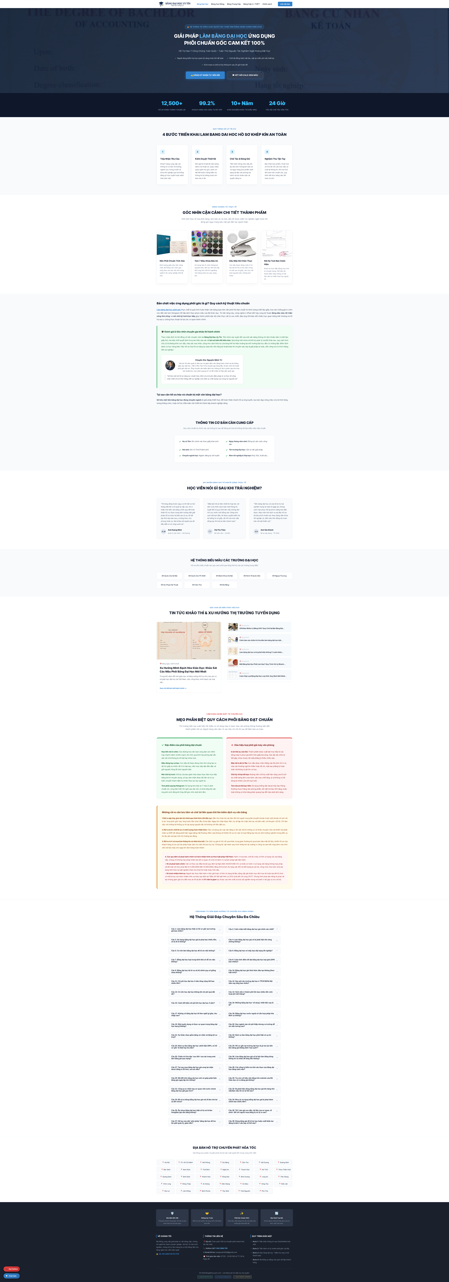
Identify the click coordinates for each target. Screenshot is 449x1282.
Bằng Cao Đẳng (217, 4)
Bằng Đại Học (202, 4)
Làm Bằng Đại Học (223, 36)
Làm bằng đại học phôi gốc (169, 310)
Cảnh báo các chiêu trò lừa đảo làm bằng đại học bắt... (260, 640)
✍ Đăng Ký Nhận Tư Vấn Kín (205, 75)
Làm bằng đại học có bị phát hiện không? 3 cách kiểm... (261, 652)
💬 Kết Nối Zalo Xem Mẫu (245, 75)
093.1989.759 (221, 1248)
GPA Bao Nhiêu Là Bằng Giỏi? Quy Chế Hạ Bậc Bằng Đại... (261, 628)
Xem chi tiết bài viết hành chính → (173, 688)
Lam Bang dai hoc (229, 1273)
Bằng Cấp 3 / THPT (251, 4)
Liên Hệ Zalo (285, 4)
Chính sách (267, 4)
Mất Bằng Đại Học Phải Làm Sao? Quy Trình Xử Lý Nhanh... (262, 664)
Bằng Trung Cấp (234, 4)
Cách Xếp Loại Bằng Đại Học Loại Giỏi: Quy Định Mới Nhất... (262, 676)
